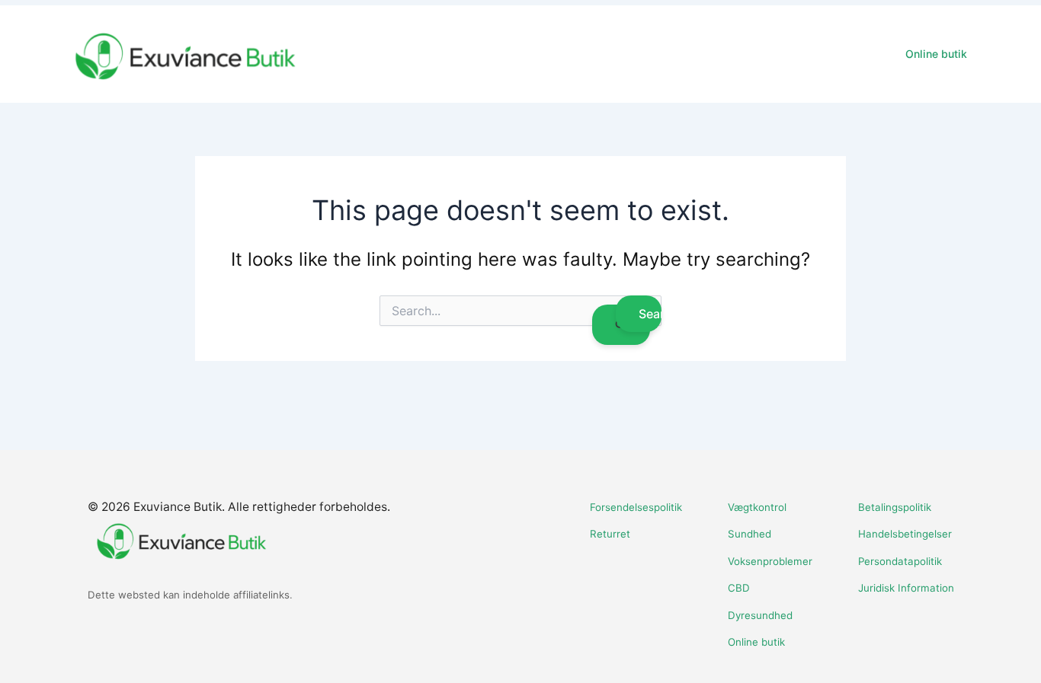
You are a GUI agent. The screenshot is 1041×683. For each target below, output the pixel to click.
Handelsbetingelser (905, 534)
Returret (610, 534)
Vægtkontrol (757, 507)
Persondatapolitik (900, 561)
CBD (739, 588)
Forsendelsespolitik (636, 507)
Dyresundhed (760, 615)
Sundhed (749, 534)
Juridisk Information (906, 588)
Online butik (936, 53)
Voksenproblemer (770, 561)
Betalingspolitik (894, 507)
